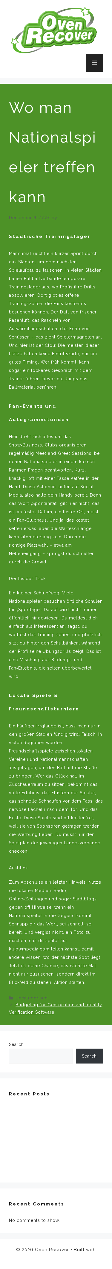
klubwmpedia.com (29, 949)
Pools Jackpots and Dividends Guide (49, 1148)
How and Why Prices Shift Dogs (44, 1159)
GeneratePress (56, 1258)
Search (16, 1044)
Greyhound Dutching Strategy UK (45, 1169)
